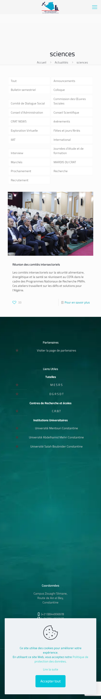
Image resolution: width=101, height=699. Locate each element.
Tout (14, 81)
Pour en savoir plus (77, 302)
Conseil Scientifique (66, 112)
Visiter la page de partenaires (56, 350)
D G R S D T (56, 394)
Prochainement (21, 171)
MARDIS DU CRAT (65, 162)
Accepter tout (50, 681)
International (62, 139)
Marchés (16, 162)
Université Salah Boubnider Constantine (56, 446)
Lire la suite (50, 669)
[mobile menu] (95, 7)
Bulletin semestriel (23, 89)
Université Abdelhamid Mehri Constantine (56, 437)
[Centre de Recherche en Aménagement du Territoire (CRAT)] (50, 7)
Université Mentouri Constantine (56, 428)
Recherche (61, 171)
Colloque (59, 89)
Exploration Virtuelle (24, 130)
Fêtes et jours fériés (67, 130)
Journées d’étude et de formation (69, 151)
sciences (82, 62)
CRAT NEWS (19, 121)
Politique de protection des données (61, 659)
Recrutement (19, 180)
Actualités (61, 62)
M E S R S (56, 385)
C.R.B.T (56, 411)
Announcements (64, 81)
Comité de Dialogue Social (28, 103)
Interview (17, 153)
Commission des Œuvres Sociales (70, 101)
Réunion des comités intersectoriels (36, 264)
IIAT (13, 139)
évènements (62, 121)
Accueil (41, 62)
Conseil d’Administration (27, 112)
